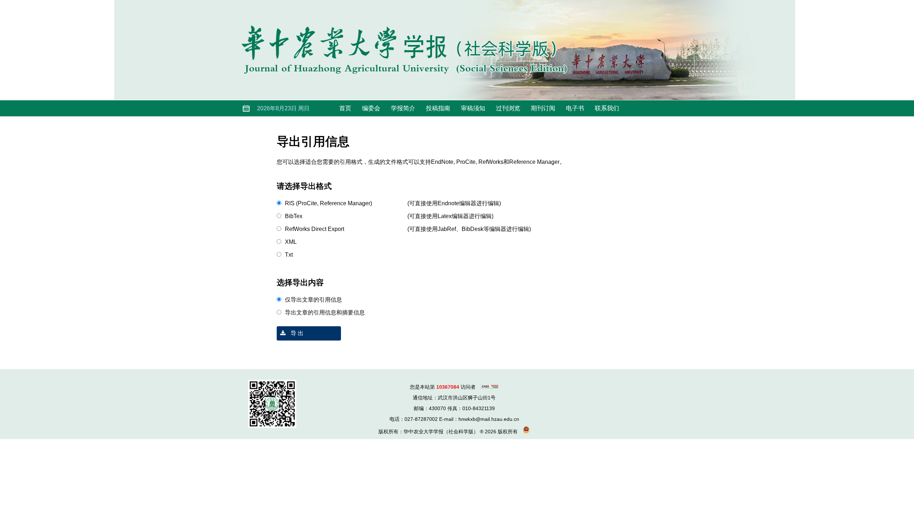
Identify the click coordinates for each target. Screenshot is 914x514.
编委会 (371, 108)
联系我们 (607, 108)
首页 (345, 108)
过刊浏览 (508, 108)
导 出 (296, 333)
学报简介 (403, 108)
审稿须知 (473, 108)
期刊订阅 (543, 108)
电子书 (575, 108)
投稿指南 (438, 108)
